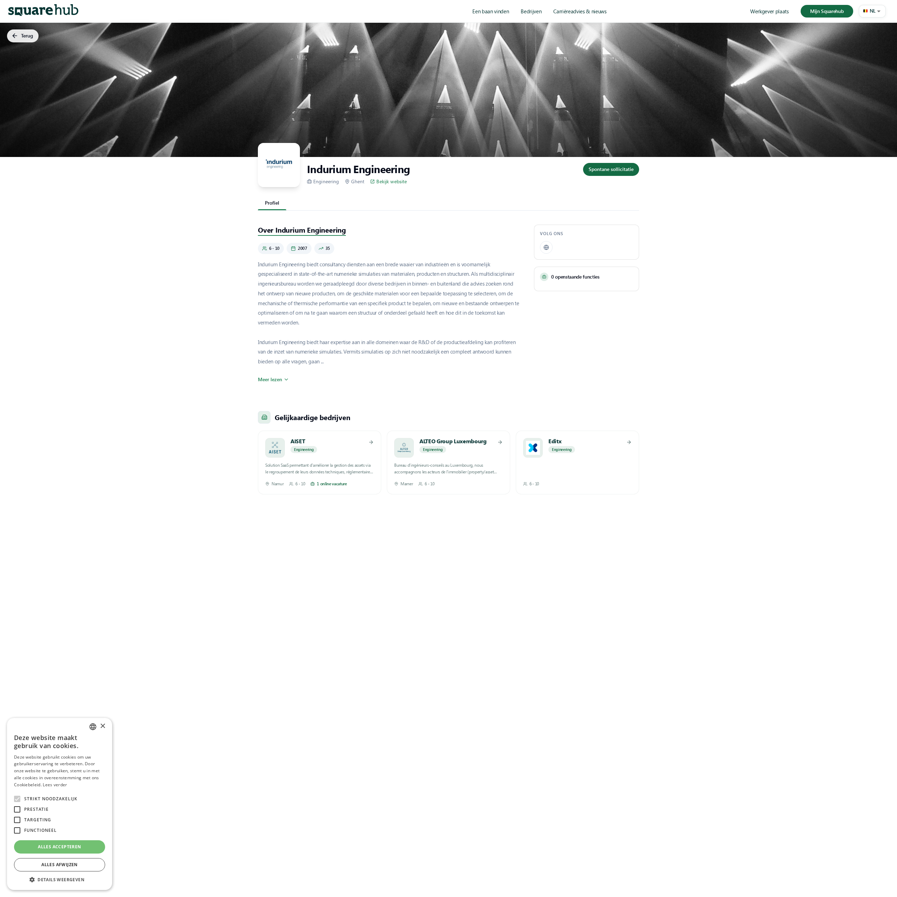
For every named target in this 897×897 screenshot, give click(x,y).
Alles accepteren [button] (59, 847)
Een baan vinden (490, 11)
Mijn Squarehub (826, 11)
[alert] (59, 804)
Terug (27, 35)
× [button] (102, 726)
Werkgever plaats (769, 11)
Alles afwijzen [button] (59, 865)
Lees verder (55, 785)
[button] (872, 11)
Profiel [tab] (272, 202)
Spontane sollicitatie (611, 169)
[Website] (546, 247)
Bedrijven (531, 11)
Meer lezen (270, 379)
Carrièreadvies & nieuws (579, 11)
